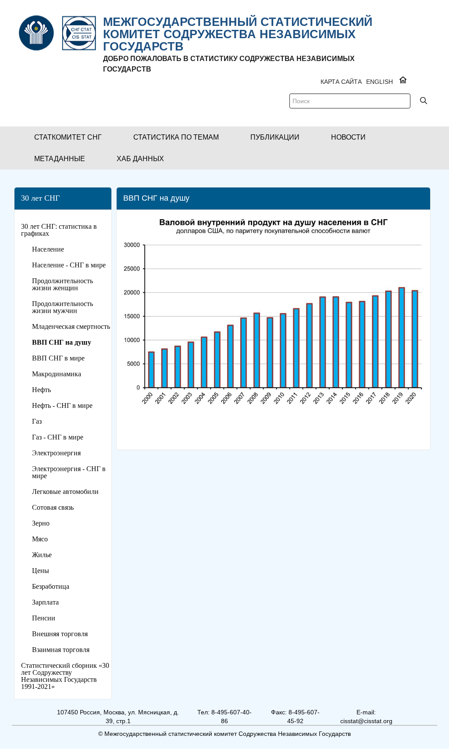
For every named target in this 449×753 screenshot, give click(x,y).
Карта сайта (341, 81)
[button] (68, 137)
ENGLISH (379, 81)
